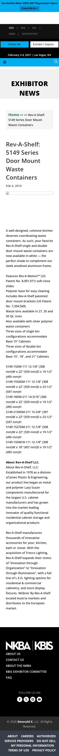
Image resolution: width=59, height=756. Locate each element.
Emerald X (25, 722)
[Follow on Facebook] (19, 699)
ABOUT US (13, 654)
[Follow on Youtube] (39, 699)
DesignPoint (30, 33)
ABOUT (13, 736)
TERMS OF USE (18, 750)
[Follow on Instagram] (32, 699)
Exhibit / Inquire (43, 44)
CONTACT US (15, 660)
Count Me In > (29, 8)
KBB (23, 27)
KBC (34, 27)
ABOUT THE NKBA (18, 666)
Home (13, 114)
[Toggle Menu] (29, 62)
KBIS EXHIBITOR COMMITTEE (26, 672)
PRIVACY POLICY (44, 750)
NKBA (12, 33)
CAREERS (27, 736)
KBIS (11, 27)
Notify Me (14, 44)
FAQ (9, 677)
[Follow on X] (26, 699)
